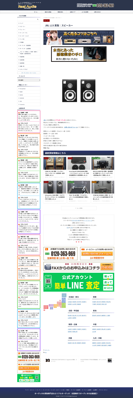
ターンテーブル (23, 33)
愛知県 (94, 315)
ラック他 (22, 39)
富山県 (74, 315)
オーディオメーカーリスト (28, 73)
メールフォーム (87, 220)
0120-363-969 (76, 220)
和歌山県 (75, 331)
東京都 (99, 304)
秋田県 (70, 304)
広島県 (108, 329)
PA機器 (21, 42)
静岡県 (103, 315)
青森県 (74, 302)
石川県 (79, 315)
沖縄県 (109, 345)
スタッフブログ (23, 69)
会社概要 (95, 390)
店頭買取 (22, 63)
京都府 (79, 329)
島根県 (99, 329)
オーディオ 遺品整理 (25, 45)
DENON (22, 98)
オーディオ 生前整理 (25, 48)
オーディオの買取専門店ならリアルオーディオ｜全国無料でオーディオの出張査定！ (66, 393)
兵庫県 (74, 329)
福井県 (84, 315)
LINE (71, 228)
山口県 (94, 331)
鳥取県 (94, 329)
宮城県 (84, 302)
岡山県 (103, 329)
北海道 (70, 302)
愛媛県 (79, 343)
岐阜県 (99, 315)
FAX (68, 228)
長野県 (74, 318)
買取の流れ (60, 12)
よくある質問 (85, 12)
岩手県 (79, 302)
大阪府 (70, 329)
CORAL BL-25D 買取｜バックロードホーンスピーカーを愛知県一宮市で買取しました (55, 173)
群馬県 (103, 302)
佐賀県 (99, 343)
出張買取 (22, 60)
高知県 (84, 343)
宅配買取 (22, 56)
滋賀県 (70, 331)
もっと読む (80, 208)
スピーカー (47, 350)
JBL (46, 352)
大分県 (94, 345)
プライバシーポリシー (103, 390)
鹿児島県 (104, 345)
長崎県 (103, 343)
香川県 (74, 343)
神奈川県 (104, 304)
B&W (21, 92)
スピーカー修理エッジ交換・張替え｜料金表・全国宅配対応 (29, 52)
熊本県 (108, 343)
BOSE (21, 95)
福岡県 (94, 343)
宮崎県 (99, 345)
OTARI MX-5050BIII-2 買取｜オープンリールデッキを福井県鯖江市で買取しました (103, 197)
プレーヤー (22, 29)
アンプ (21, 23)
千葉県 (94, 304)
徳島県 (70, 343)
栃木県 (99, 302)
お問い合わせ (97, 12)
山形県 (74, 304)
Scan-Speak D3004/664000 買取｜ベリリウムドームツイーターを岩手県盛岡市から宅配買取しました (79, 173)
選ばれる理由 (48, 12)
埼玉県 (108, 302)
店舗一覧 (22, 66)
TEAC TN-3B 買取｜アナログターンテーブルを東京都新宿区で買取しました (79, 197)
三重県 (108, 315)
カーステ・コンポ (24, 36)
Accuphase (22, 88)
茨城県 (94, 302)
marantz (22, 104)
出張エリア (72, 12)
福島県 (79, 304)
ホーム (35, 12)
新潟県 (70, 315)
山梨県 (70, 318)
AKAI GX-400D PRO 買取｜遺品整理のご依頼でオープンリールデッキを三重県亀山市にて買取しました (103, 173)
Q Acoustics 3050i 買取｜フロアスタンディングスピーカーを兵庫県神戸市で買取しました (55, 197)
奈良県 (84, 329)
